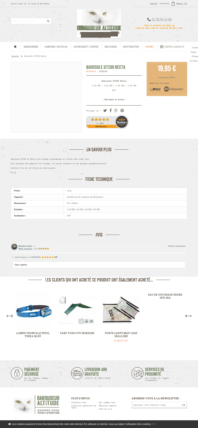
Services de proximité (157, 374)
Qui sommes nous (107, 403)
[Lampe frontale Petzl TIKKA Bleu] (32, 310)
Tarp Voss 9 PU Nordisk (77, 333)
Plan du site (105, 409)
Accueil (15, 56)
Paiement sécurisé (36, 374)
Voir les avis (100, 126)
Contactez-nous (78, 403)
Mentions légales (107, 406)
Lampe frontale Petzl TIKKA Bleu (33, 335)
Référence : (92, 72)
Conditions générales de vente (83, 407)
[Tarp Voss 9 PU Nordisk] (77, 310)
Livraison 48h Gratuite (96, 373)
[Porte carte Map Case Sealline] (121, 310)
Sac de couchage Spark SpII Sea (165, 296)
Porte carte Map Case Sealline (121, 335)
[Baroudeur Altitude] (99, 23)
